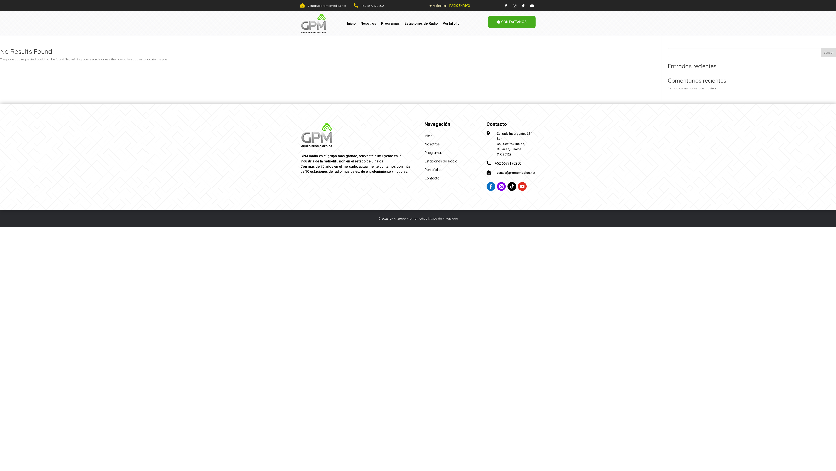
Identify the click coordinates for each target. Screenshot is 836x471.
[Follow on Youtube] (532, 5)
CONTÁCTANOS (514, 22)
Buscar (829, 53)
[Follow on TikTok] (523, 5)
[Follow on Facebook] (505, 5)
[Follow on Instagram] (514, 5)
